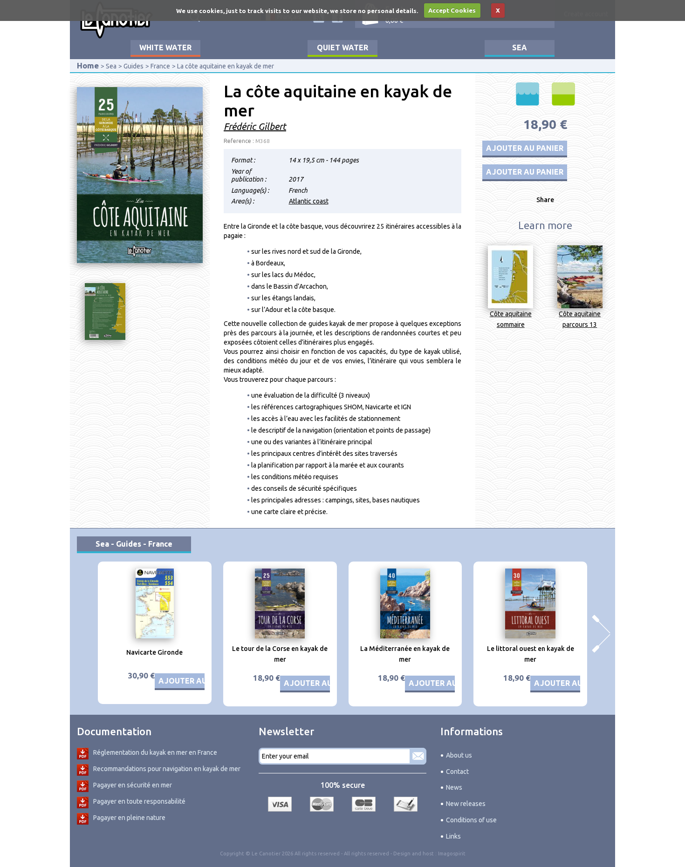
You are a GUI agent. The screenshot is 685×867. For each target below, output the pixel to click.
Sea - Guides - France (134, 544)
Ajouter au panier (524, 148)
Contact (457, 771)
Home (88, 65)
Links (453, 836)
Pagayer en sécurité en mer (132, 785)
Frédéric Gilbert (255, 126)
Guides (133, 66)
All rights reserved (366, 853)
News (454, 787)
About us (459, 755)
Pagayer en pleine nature (129, 817)
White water (165, 47)
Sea (519, 47)
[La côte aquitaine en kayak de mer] (140, 175)
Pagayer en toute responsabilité (139, 801)
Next (601, 634)
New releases (466, 803)
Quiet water (342, 47)
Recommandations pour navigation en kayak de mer (166, 768)
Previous (84, 634)
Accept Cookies (452, 10)
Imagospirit (452, 853)
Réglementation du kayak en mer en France (155, 752)
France (160, 66)
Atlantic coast (309, 201)
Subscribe (418, 756)
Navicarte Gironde (154, 652)
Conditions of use (471, 820)
